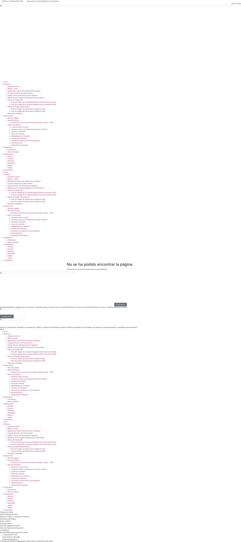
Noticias (10, 156)
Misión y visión (13, 89)
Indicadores (12, 150)
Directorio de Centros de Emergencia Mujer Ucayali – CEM (32, 122)
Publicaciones (9, 154)
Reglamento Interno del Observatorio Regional (24, 91)
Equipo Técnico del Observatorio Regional (23, 95)
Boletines (11, 161)
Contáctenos (8, 170)
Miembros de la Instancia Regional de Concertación (26, 98)
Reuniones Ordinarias (15, 113)
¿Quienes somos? (14, 86)
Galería (10, 165)
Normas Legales (13, 118)
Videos (10, 168)
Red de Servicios (13, 120)
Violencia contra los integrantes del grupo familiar (29, 129)
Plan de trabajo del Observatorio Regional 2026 (28, 111)
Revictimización (16, 143)
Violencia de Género (18, 131)
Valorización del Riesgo (19, 145)
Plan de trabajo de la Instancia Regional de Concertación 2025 (33, 102)
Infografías (11, 163)
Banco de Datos (13, 152)
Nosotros (7, 84)
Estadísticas (8, 147)
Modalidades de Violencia (20, 136)
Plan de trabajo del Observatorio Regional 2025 (28, 109)
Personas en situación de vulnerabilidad (25, 140)
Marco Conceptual (14, 125)
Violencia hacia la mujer (19, 127)
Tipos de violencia (17, 134)
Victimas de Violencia (19, 138)
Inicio (6, 82)
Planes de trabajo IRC (15, 100)
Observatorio (8, 116)
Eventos (10, 159)
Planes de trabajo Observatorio (19, 107)
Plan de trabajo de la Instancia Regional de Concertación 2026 (33, 104)
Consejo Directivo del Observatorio (20, 93)
